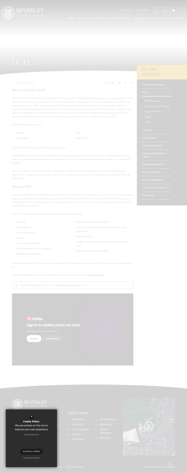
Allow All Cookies (31, 451)
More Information (31, 434)
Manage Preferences (31, 458)
